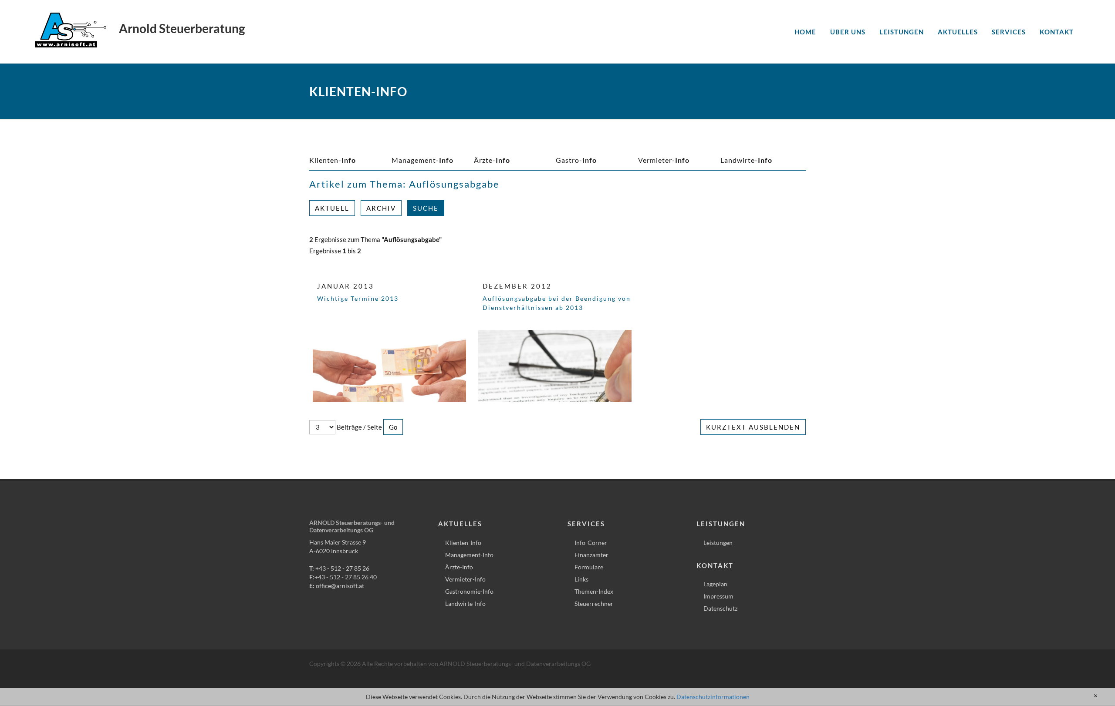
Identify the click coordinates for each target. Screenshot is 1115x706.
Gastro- (576, 160)
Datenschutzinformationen (713, 696)
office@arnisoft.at (340, 585)
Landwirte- (746, 160)
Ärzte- (492, 160)
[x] (1095, 696)
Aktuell (332, 208)
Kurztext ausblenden (753, 427)
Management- (422, 160)
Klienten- (332, 160)
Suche (426, 208)
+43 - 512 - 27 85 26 (342, 568)
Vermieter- (663, 160)
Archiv (381, 208)
